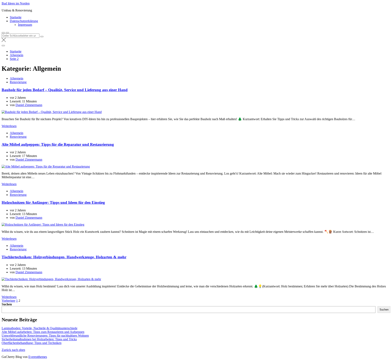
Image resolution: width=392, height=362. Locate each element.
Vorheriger (8, 300)
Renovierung (18, 82)
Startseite (15, 17)
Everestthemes (37, 357)
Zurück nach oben (13, 350)
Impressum (25, 24)
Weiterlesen (9, 126)
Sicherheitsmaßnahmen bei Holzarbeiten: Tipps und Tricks (39, 339)
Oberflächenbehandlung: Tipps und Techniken (31, 343)
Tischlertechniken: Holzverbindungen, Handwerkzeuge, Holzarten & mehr (64, 257)
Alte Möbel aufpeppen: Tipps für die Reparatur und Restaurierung (58, 144)
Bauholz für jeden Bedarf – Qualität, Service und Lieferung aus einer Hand (65, 90)
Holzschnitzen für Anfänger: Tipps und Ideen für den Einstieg (53, 202)
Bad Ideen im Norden (16, 3)
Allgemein (16, 78)
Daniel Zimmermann (29, 105)
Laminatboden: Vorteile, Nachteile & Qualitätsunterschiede (39, 328)
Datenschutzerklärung (24, 21)
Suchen (7, 304)
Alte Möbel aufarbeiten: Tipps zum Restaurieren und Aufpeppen (43, 332)
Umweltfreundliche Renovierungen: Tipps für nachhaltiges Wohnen (45, 335)
